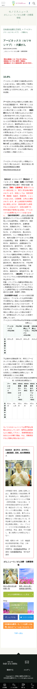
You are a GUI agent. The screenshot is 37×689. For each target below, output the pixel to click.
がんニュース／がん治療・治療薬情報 (16, 51)
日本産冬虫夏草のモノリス (12, 678)
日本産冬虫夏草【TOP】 (12, 29)
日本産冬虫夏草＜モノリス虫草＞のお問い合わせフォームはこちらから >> (18, 625)
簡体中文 (10, 670)
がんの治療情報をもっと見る (18, 594)
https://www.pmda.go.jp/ (12, 170)
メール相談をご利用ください (20, 143)
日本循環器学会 (16, 552)
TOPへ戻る (18, 633)
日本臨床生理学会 (20, 549)
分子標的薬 (11, 104)
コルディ (27, 670)
